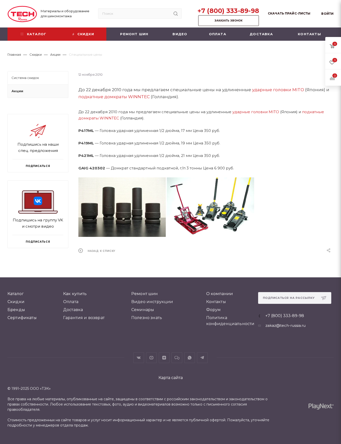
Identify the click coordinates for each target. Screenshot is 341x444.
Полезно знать (146, 317)
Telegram (202, 357)
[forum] (176, 357)
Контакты (216, 301)
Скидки (15, 301)
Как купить (75, 293)
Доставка (73, 309)
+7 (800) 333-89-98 (228, 10)
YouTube (151, 357)
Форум (213, 309)
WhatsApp (189, 357)
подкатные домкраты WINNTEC (114, 96)
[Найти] (176, 13)
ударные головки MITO (278, 89)
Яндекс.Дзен (164, 357)
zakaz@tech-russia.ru (285, 325)
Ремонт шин (144, 293)
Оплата (70, 301)
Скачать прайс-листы (289, 13)
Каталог (15, 293)
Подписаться (38, 241)
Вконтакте (138, 357)
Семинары (142, 309)
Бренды (16, 309)
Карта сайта (171, 377)
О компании (219, 293)
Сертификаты (22, 317)
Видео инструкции (152, 301)
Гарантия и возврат (84, 317)
